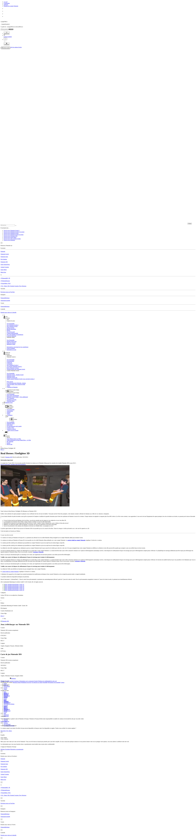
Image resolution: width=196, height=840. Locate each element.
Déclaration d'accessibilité (54, 682)
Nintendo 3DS (4, 262)
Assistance (16, 681)
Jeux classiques (10, 398)
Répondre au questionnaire (16, 749)
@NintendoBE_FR (5, 278)
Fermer (2, 721)
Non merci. (3, 730)
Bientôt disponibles (11, 329)
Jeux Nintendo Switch (12, 326)
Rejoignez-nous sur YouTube (8, 292)
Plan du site (9, 444)
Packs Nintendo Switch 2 (13, 368)
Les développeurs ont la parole (14, 426)
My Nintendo (10, 441)
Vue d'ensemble (10, 323)
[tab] (98, 678)
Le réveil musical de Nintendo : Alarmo (16, 383)
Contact (62, 682)
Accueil (5, 2)
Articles (8, 412)
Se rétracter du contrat (37, 682)
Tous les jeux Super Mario (10, 237)
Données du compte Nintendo (11, 6)
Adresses (6, 4)
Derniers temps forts (11, 341)
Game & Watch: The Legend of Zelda (16, 384)
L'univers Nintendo (11, 336)
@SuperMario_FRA (6, 283)
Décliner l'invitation (5, 749)
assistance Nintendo (38, 552)
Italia (5, 691)
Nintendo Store (4, 256)
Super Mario (4, 269)
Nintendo (3, 251)
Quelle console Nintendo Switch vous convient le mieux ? (21, 379)
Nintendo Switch (5, 254)
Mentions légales (17, 682)
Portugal (6, 705)
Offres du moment (11, 343)
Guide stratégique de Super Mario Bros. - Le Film (19, 440)
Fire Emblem (4, 259)
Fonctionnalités (10, 361)
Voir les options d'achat (16, 47)
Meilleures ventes (11, 344)
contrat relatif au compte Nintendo (76, 540)
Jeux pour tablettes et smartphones (15, 334)
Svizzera (6, 723)
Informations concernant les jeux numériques (17, 347)
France (5, 689)
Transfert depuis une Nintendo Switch (16, 369)
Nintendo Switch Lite (12, 377)
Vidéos (8, 413)
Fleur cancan (10, 381)
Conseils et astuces (11, 429)
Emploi (8, 443)
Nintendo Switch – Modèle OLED (15, 374)
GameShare (9, 363)
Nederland (6, 714)
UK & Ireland (7, 724)
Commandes (7, 3)
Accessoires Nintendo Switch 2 (14, 366)
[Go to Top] (98, 447)
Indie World (9, 425)
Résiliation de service (26, 682)
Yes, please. (9, 730)
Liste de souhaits (11, 348)
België (5, 683)
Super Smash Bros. (5, 264)
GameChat (9, 362)
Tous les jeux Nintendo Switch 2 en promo (14, 232)
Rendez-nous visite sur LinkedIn (8, 312)
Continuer (6, 721)
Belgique (6, 694)
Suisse (5, 708)
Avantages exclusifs (11, 399)
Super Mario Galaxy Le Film (14, 438)
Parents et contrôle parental (7, 681)
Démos (8, 330)
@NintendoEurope (5, 280)
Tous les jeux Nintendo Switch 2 (11, 230)
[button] (99, 316)
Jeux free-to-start (11, 332)
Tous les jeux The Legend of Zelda (12, 238)
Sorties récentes (10, 327)
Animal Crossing (5, 267)
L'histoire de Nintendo (12, 387)
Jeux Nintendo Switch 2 (12, 325)
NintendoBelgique (5, 298)
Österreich (6, 716)
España (5, 687)
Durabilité (45, 682)
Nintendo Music (11, 401)
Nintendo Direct (11, 423)
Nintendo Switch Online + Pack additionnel (17, 397)
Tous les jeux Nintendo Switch (11, 233)
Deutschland (7, 686)
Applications (10, 411)
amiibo (8, 385)
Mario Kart (3, 272)
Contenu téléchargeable (12, 333)
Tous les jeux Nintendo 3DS (10, 236)
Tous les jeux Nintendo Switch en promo (13, 234)
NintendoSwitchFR (5, 300)
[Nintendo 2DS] (5, 621)
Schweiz (6, 720)
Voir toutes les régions (9, 704)
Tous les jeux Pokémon (9, 240)
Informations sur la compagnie (26, 681)
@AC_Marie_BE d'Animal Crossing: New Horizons (13, 286)
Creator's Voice (10, 427)
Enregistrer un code (11, 349)
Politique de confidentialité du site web (47, 681)
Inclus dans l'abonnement (13, 395)
